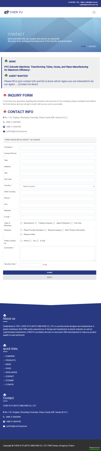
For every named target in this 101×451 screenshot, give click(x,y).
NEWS (8, 364)
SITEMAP (9, 380)
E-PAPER (71, 2)
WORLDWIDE (11, 372)
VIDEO (8, 368)
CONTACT (9, 376)
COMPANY (10, 356)
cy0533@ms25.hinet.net (16, 131)
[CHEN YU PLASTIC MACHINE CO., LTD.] (13, 11)
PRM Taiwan (52, 445)
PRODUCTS (10, 360)
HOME (83, 46)
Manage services (94, 447)
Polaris (71, 445)
